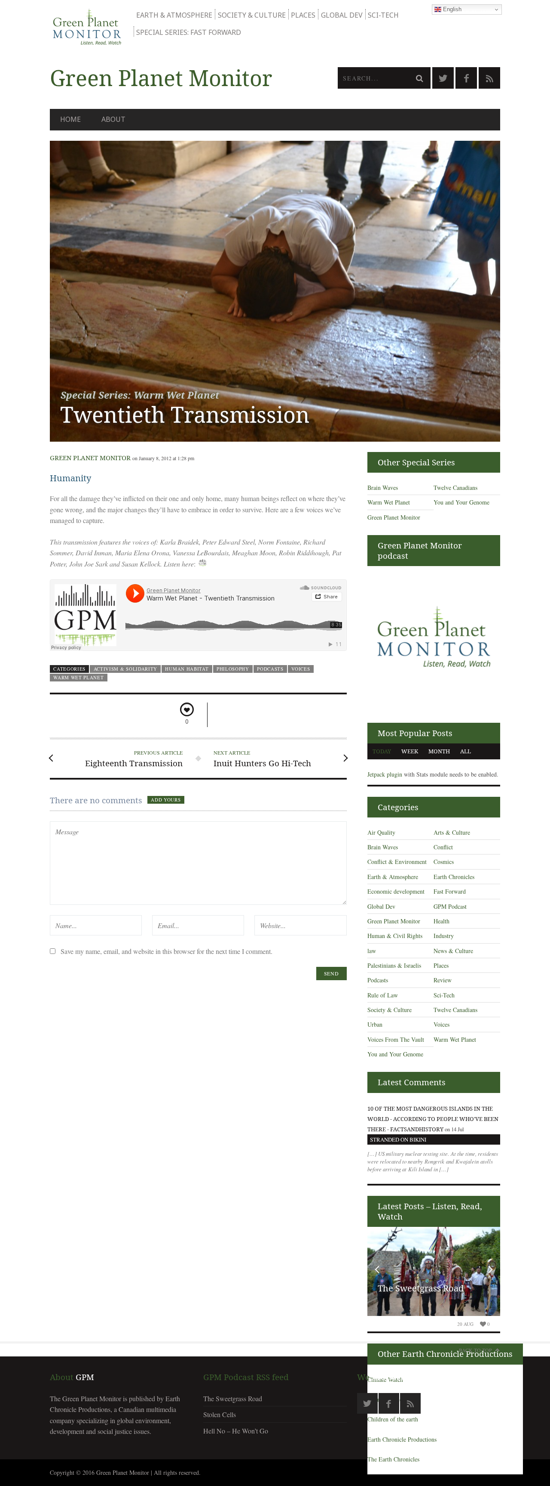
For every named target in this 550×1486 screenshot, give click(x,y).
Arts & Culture (452, 832)
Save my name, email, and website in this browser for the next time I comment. (166, 951)
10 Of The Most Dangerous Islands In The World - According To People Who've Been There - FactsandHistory (432, 1119)
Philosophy (233, 669)
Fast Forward (450, 891)
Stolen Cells (219, 1414)
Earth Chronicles (454, 877)
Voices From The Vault (395, 1039)
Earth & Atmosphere (174, 15)
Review (443, 980)
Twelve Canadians (455, 487)
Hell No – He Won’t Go (235, 1430)
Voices (300, 669)
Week (409, 751)
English (451, 9)
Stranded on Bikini (398, 1139)
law (371, 951)
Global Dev (342, 15)
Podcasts (270, 669)
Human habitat (186, 669)
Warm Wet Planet (78, 677)
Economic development (396, 891)
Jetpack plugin (384, 774)
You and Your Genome (461, 502)
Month (439, 751)
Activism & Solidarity (125, 669)
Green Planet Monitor (90, 457)
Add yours (165, 799)
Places (303, 15)
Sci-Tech (383, 15)
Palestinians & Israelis (394, 965)
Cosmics (444, 862)
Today (382, 751)
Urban (374, 1024)
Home (70, 119)
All (465, 751)
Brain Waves (382, 487)
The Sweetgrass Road (421, 1288)
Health (441, 921)
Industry (444, 936)
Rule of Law (382, 995)
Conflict (443, 847)
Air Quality (381, 832)
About (113, 119)
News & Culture (453, 951)
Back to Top (475, 1350)
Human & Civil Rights (394, 936)
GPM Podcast (450, 906)
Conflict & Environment (397, 862)
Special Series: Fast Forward (188, 32)
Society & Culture (252, 15)
